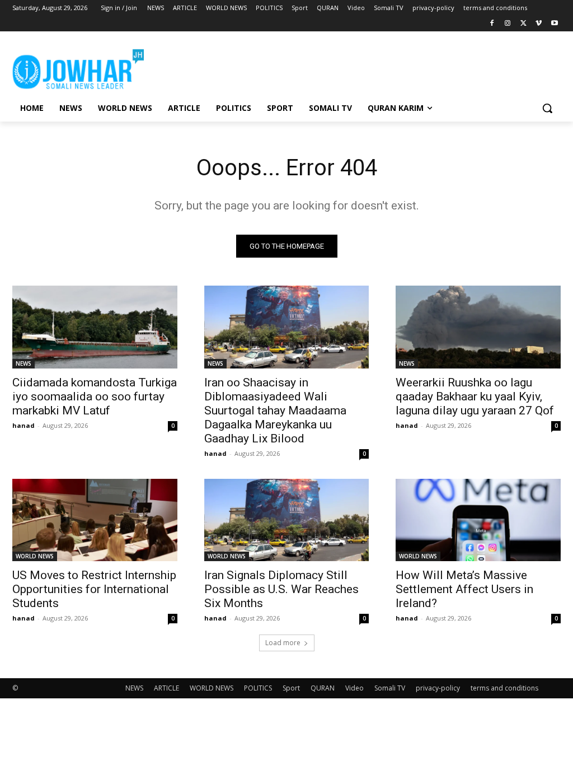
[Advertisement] (275, 67)
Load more (282, 642)
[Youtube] (554, 23)
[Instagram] (507, 23)
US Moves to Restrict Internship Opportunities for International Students (94, 589)
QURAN (323, 688)
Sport (291, 688)
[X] (523, 23)
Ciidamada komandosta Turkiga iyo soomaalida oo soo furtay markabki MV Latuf (94, 396)
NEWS (23, 363)
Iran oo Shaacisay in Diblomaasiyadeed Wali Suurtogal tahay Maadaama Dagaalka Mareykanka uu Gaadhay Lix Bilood (275, 410)
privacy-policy (438, 688)
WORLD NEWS (35, 556)
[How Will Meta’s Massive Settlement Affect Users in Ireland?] (478, 520)
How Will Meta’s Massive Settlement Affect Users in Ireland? (464, 589)
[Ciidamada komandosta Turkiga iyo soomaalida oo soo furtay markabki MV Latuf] (94, 327)
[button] (547, 108)
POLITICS (258, 688)
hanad (23, 425)
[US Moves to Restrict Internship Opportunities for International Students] (94, 520)
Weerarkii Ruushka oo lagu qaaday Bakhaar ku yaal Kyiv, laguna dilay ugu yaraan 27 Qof (475, 396)
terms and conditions (504, 688)
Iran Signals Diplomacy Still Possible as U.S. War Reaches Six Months (281, 589)
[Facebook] (492, 23)
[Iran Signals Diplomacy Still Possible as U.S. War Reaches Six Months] (286, 520)
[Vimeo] (538, 23)
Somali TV (389, 688)
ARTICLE (166, 688)
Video (354, 688)
